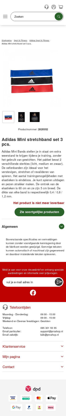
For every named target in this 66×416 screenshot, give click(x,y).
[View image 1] (8, 117)
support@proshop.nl (51, 331)
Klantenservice (14, 346)
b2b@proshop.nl (49, 334)
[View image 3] (35, 117)
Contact (8, 366)
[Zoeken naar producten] (59, 16)
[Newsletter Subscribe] (59, 282)
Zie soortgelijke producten (39, 212)
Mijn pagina (11, 356)
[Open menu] (5, 16)
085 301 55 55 (48, 328)
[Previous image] (6, 79)
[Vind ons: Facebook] (33, 292)
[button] (32, 78)
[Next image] (56, 79)
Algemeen (10, 226)
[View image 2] (21, 117)
